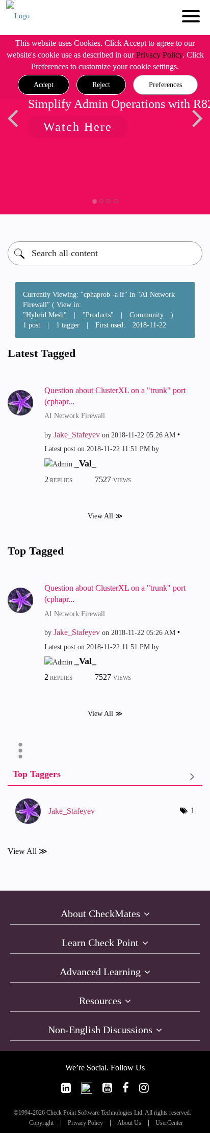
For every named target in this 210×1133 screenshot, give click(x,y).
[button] (43, 85)
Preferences (165, 85)
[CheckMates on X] (86, 1088)
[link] (66, 1088)
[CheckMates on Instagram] (144, 1088)
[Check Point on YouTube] (107, 1088)
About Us (129, 1123)
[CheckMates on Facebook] (125, 1088)
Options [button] (20, 750)
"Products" (98, 315)
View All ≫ (105, 515)
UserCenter (169, 1123)
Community (146, 315)
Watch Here (77, 126)
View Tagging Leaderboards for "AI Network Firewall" (105, 776)
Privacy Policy (159, 54)
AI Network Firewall (74, 416)
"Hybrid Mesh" (45, 315)
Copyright (41, 1123)
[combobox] (105, 253)
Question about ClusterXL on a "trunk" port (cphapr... (115, 396)
